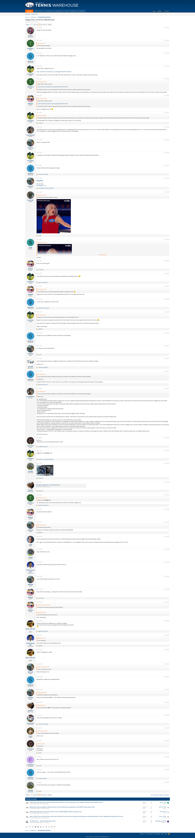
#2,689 (167, 635)
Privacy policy (157, 834)
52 (34, 24)
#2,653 (167, 53)
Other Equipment (46, 822)
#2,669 (167, 312)
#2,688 (167, 620)
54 (39, 24)
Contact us (142, 834)
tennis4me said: (41, 81)
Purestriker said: (41, 242)
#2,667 (167, 286)
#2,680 (167, 509)
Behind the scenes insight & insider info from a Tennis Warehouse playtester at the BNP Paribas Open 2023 (62, 807)
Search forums (34, 14)
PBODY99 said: (41, 612)
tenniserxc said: (41, 115)
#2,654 (167, 66)
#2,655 (167, 78)
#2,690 (167, 649)
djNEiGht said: (41, 315)
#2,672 (167, 358)
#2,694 (167, 702)
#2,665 (167, 260)
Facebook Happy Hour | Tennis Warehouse (48, 485)
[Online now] (30, 444)
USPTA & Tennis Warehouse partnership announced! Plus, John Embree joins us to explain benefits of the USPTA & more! (66, 802)
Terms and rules (149, 834)
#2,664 (167, 239)
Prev (28, 24)
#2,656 (167, 95)
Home (166, 834)
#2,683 (167, 549)
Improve (81, 11)
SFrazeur (164, 803)
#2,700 (167, 782)
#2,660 (167, 152)
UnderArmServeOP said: (43, 605)
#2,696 (167, 728)
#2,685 (167, 576)
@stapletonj (40, 180)
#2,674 (167, 388)
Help (162, 834)
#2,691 (167, 664)
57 (46, 24)
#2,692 (167, 676)
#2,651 (167, 27)
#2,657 (167, 112)
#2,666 (167, 273)
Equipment (58, 11)
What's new (38, 11)
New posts (27, 14)
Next (49, 24)
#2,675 (167, 437)
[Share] (165, 28)
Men (66, 11)
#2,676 (167, 450)
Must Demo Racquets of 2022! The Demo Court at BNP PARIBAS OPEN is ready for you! (56, 812)
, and (46, 188)
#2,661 (167, 165)
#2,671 (167, 345)
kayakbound (163, 822)
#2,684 (167, 562)
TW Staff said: (41, 374)
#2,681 (167, 522)
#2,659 (167, 139)
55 (41, 24)
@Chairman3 (40, 736)
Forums (29, 11)
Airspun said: (40, 43)
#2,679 (167, 494)
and (43, 174)
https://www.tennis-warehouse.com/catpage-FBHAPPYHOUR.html (54, 71)
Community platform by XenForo (97, 836)
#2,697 (167, 740)
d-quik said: (40, 743)
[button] (42, 11)
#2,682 (167, 536)
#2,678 (167, 482)
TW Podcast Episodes (44, 803)
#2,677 (167, 463)
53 (37, 24)
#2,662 (167, 178)
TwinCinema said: (41, 731)
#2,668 (167, 299)
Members (48, 11)
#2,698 (167, 756)
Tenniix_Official (33, 822)
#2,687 (167, 602)
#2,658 (167, 127)
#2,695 (167, 715)
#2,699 (167, 769)
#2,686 (167, 589)
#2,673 (167, 371)
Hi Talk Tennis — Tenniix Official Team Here (43, 821)
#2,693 (167, 689)
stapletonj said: (41, 195)
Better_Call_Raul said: (42, 667)
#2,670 (167, 333)
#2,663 (167, 192)
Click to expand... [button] (103, 254)
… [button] (32, 24)
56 (44, 24)
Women (73, 11)
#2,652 (167, 40)
